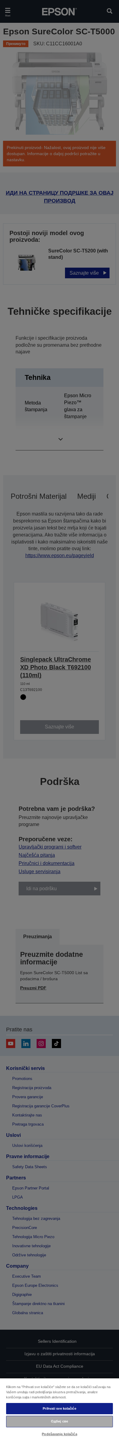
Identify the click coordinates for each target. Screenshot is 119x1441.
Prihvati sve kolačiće (59, 1408)
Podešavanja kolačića (59, 1434)
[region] (59, 1409)
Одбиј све (59, 1421)
